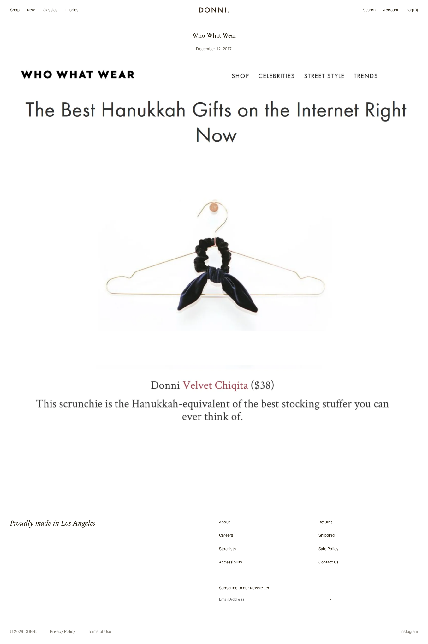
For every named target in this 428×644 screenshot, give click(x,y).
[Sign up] (330, 599)
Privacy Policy (62, 632)
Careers (226, 535)
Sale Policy (328, 548)
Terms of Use (99, 632)
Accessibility (230, 562)
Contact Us (328, 562)
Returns (325, 522)
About (224, 522)
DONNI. (30, 631)
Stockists (227, 548)
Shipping (326, 535)
